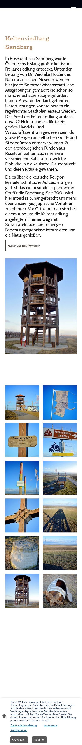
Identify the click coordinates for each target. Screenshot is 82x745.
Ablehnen (39, 739)
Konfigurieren (18, 730)
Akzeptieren (19, 739)
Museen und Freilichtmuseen (24, 245)
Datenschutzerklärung (23, 725)
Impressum (50, 725)
